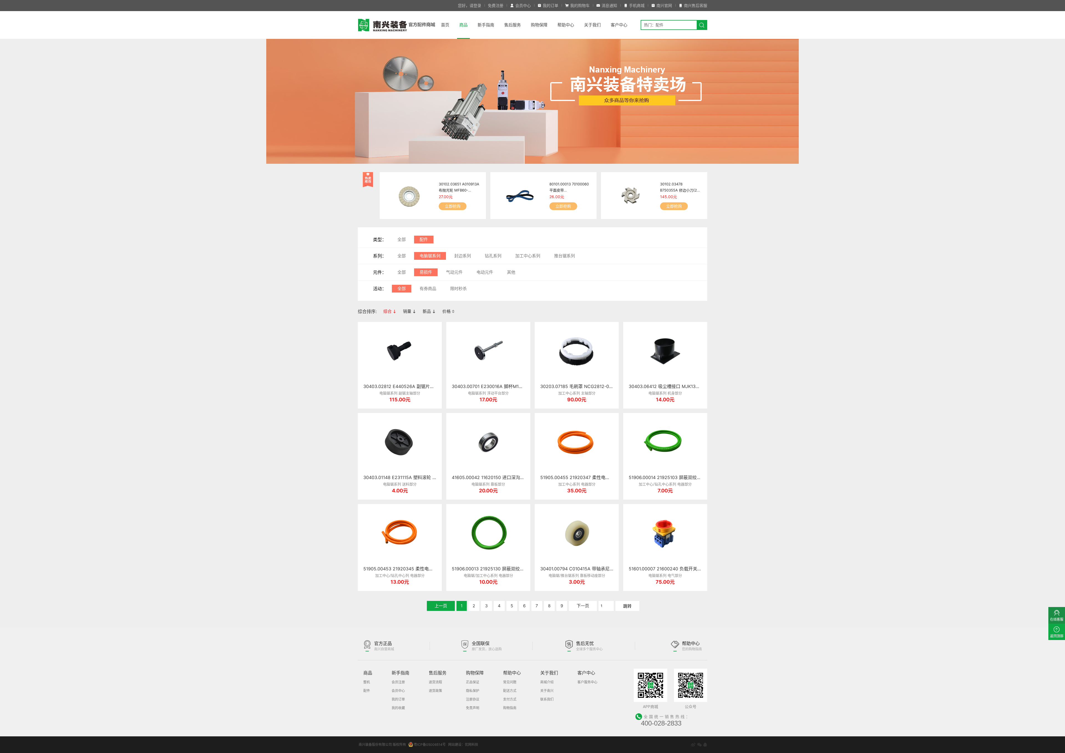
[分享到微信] (699, 744)
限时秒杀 (458, 288)
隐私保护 (472, 691)
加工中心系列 (527, 255)
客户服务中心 (587, 682)
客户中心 (619, 24)
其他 (511, 272)
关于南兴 (547, 691)
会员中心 (523, 5)
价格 (447, 311)
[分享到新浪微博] (693, 744)
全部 (401, 239)
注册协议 (472, 699)
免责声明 (472, 708)
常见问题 (509, 682)
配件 (424, 239)
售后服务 (512, 24)
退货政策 (435, 691)
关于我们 (592, 24)
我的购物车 (580, 5)
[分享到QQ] (705, 744)
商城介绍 (547, 682)
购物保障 (539, 24)
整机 (366, 682)
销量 (407, 311)
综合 (388, 311)
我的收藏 (398, 708)
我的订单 (550, 5)
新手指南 (486, 24)
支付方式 (509, 699)
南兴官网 (664, 5)
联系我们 (547, 699)
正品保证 (472, 682)
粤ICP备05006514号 (430, 744)
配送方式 (509, 691)
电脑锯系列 (430, 255)
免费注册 (495, 5)
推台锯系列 (564, 255)
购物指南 (509, 708)
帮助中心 (565, 24)
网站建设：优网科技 (463, 744)
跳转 (627, 606)
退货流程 (435, 682)
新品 (427, 311)
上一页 (441, 605)
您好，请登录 (469, 5)
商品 (463, 24)
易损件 (426, 272)
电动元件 (484, 272)
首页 (445, 24)
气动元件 (454, 272)
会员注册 (398, 682)
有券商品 (428, 288)
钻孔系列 (493, 255)
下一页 (583, 606)
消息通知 (609, 5)
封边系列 (462, 255)
